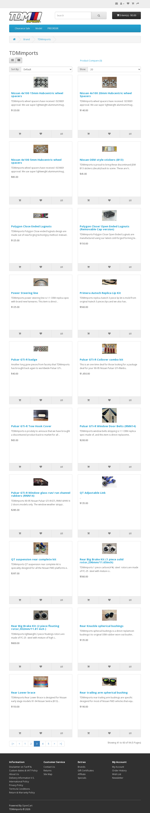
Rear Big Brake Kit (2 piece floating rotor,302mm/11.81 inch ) (35, 627)
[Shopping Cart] (133, 3)
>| (61, 743)
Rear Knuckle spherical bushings (101, 626)
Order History (119, 770)
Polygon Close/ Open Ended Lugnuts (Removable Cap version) (104, 227)
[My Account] (122, 3)
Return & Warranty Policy (22, 792)
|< (13, 743)
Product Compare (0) (91, 60)
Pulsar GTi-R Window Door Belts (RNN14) (108, 426)
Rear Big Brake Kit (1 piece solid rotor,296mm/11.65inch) (101, 560)
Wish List (116, 774)
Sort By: (15, 69)
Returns (47, 770)
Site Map (48, 774)
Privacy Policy (16, 785)
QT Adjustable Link (93, 492)
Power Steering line (24, 293)
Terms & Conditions (19, 788)
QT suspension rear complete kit (33, 559)
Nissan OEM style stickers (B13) (101, 159)
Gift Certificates (86, 770)
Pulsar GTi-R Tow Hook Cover (31, 426)
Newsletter (117, 777)
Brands (81, 766)
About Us (14, 774)
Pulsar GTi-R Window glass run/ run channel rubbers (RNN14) (40, 494)
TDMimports (44, 39)
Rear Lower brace (23, 692)
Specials (82, 777)
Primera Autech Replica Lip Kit (100, 293)
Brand (26, 39)
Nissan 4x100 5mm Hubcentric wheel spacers (36, 161)
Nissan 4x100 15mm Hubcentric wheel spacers (37, 94)
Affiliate (82, 774)
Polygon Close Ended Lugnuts (31, 226)
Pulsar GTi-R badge (24, 359)
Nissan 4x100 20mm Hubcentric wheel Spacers (106, 94)
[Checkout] (137, 3)
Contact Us (49, 766)
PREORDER (53, 28)
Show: (83, 69)
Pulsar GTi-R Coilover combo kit (101, 359)
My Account (118, 766)
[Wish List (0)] (128, 3)
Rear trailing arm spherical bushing (104, 692)
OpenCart (27, 805)
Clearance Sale (22, 28)
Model (38, 28)
